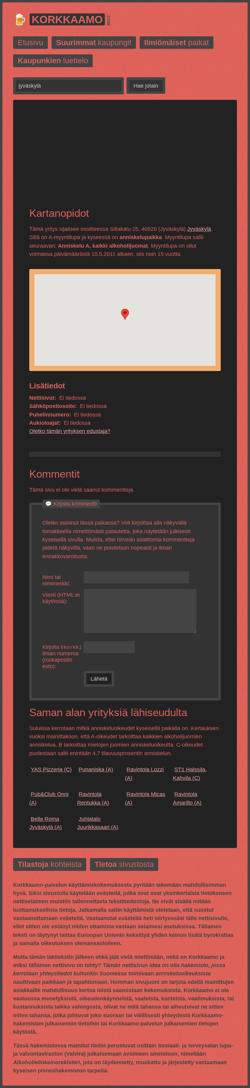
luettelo (53, 60)
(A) (96, 769)
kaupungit (93, 42)
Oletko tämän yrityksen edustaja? (69, 431)
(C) (51, 769)
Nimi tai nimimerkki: (56, 580)
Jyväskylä (199, 229)
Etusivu (30, 42)
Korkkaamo (67, 19)
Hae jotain (146, 86)
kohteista (50, 864)
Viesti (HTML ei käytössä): (61, 598)
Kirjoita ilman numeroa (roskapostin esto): (62, 656)
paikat (176, 42)
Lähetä (99, 679)
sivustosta (124, 864)
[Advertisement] (125, 159)
